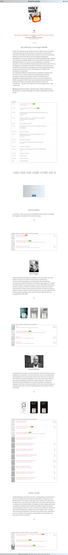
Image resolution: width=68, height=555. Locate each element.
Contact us (39, 554)
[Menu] (1, 1)
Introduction (18, 342)
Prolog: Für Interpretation (21, 421)
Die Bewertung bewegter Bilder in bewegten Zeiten (26, 455)
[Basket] (66, 1)
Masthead (48, 554)
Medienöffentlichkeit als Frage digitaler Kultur (25, 443)
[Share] (35, 42)
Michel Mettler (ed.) (18, 35)
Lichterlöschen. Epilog (20, 235)
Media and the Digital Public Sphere (23, 466)
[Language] (65, 1)
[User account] (63, 1)
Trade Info (35, 554)
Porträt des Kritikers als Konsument (23, 427)
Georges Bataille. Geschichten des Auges (28, 108)
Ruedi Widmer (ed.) (41, 35)
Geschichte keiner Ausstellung (26, 104)
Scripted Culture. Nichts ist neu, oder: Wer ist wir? (26, 438)
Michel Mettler (34, 210)
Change (34, 195)
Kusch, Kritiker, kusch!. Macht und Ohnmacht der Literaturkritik (28, 534)
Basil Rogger (34, 273)
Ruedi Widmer (34, 369)
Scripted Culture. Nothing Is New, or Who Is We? (25, 461)
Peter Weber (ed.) (33, 35)
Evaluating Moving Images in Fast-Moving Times (26, 478)
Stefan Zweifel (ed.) (50, 35)
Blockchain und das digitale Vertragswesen (24, 449)
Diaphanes (34, 1)
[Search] (2, 1)
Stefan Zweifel (34, 493)
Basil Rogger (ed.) (26, 35)
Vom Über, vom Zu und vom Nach (22, 246)
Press (32, 554)
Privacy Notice (44, 554)
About (29, 554)
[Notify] (33, 42)
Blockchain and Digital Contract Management (25, 472)
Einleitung (18, 337)
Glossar (17, 326)
